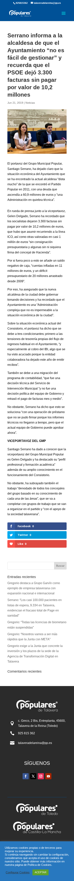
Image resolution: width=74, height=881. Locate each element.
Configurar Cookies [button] (18, 872)
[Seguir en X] (33, 776)
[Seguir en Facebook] (26, 776)
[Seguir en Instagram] (41, 776)
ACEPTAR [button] (40, 872)
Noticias (30, 102)
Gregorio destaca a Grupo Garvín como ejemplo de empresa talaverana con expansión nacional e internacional (33, 588)
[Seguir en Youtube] (48, 776)
